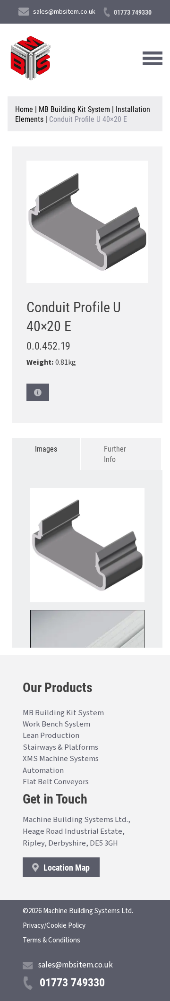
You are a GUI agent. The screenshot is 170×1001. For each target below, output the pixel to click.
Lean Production (51, 735)
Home (24, 109)
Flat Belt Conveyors (56, 782)
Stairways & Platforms (60, 747)
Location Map (66, 867)
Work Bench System (56, 724)
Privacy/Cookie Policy (54, 925)
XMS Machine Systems (61, 758)
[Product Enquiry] (37, 392)
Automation (43, 770)
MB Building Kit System (74, 109)
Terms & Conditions (51, 940)
